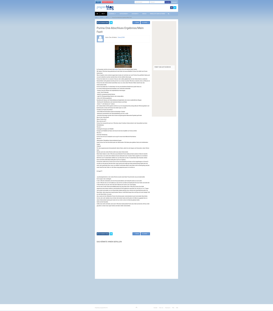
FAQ (173, 307)
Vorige (137, 22)
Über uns (161, 307)
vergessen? (174, 2)
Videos (144, 13)
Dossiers (135, 13)
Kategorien (123, 13)
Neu (103, 13)
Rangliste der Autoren (157, 13)
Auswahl (112, 13)
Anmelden (168, 2)
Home (98, 1)
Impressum (167, 307)
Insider (116, 69)
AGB (177, 307)
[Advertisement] (142, 7)
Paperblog (97, 307)
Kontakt (155, 307)
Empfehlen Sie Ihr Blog (107, 1)
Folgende (145, 22)
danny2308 (121, 37)
